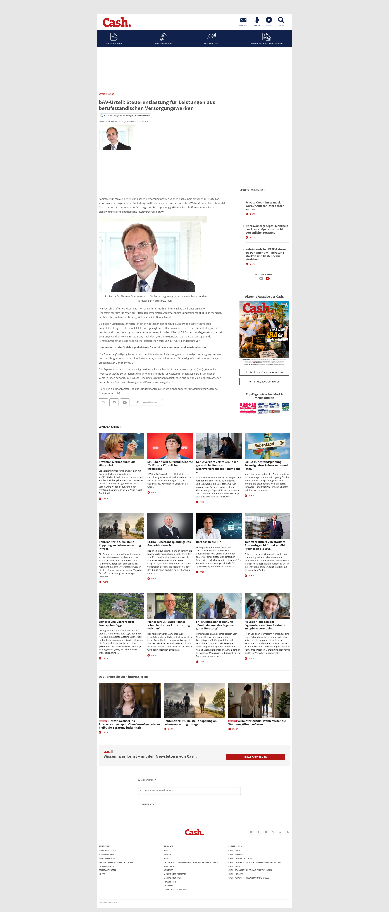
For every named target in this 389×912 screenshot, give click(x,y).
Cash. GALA (234, 866)
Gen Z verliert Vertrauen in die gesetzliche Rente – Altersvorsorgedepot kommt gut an (218, 467)
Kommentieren (147, 402)
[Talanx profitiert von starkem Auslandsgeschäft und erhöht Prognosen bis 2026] (267, 526)
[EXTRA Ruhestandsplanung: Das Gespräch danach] (170, 526)
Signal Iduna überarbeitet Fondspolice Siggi (116, 623)
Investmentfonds (163, 43)
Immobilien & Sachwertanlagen (267, 43)
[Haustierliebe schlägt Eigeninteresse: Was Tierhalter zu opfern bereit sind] (267, 606)
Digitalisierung (107, 866)
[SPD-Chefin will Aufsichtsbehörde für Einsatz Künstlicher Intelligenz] (170, 446)
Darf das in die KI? (208, 542)
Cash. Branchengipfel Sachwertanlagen (250, 870)
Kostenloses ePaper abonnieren (264, 372)
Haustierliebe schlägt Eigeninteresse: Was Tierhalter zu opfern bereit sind (266, 625)
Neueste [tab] (244, 189)
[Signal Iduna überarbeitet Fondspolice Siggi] (121, 606)
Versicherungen (114, 43)
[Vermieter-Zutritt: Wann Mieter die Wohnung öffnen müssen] (259, 700)
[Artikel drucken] (114, 402)
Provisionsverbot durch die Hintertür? (117, 463)
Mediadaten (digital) (175, 874)
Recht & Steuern (107, 870)
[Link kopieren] (103, 402)
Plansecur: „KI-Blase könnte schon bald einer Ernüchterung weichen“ (168, 625)
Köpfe (102, 874)
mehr (252, 213)
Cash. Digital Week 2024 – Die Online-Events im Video (255, 862)
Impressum (169, 866)
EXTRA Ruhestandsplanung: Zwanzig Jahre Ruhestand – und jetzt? (266, 465)
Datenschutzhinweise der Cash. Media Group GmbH (191, 862)
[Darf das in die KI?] (219, 526)
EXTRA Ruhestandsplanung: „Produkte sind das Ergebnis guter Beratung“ (215, 625)
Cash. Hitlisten (236, 874)
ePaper (167, 854)
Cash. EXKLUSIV (236, 854)
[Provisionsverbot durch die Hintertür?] (121, 446)
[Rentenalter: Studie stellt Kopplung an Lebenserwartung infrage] (121, 526)
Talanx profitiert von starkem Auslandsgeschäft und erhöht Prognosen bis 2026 (265, 545)
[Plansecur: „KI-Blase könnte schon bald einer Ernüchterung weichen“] (170, 606)
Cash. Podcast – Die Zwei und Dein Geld (248, 877)
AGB (166, 858)
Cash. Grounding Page (176, 889)
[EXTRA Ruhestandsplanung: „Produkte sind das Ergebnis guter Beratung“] (219, 606)
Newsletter (170, 881)
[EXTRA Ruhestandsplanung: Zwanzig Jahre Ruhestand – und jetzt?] (267, 446)
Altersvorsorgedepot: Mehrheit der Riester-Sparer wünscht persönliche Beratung (267, 229)
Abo (166, 850)
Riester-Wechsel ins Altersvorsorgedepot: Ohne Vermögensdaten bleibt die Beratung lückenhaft (129, 724)
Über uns (168, 885)
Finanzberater (211, 43)
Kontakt (168, 870)
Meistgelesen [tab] (258, 189)
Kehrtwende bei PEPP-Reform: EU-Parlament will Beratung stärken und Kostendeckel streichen (266, 254)
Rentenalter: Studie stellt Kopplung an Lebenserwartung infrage (120, 545)
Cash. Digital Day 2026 (239, 858)
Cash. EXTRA (234, 850)
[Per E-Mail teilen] (124, 402)
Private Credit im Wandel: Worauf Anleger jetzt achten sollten (265, 206)
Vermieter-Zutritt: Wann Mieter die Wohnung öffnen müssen (257, 722)
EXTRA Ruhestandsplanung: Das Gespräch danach (169, 543)
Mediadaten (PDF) (173, 877)
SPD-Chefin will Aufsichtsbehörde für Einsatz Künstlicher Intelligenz (170, 465)
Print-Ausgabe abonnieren (264, 381)
